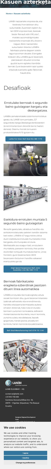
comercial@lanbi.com (14, 394)
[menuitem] (44, 4)
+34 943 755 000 (12, 397)
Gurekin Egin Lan (32, 1)
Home (9, 13)
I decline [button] (25, 458)
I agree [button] (25, 453)
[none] (44, 4)
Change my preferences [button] (25, 463)
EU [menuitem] (43, 4)
